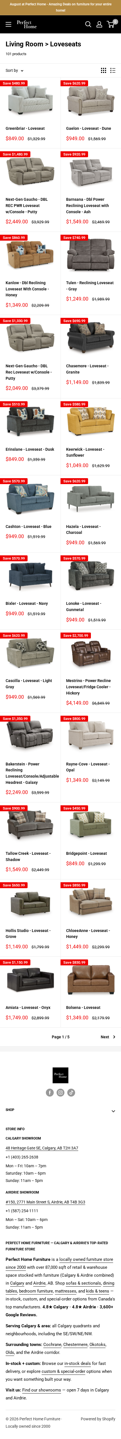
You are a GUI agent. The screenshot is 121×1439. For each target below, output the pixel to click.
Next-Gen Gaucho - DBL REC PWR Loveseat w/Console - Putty (27, 205)
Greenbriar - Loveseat (25, 128)
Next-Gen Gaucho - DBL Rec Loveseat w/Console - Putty (29, 372)
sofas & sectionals (83, 1283)
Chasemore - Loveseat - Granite (87, 369)
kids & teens (97, 1291)
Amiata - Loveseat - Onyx (28, 1007)
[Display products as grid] (103, 70)
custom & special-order (63, 1371)
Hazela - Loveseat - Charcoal (83, 529)
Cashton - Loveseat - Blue (28, 526)
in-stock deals (77, 1363)
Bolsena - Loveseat (83, 1007)
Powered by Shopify (98, 1419)
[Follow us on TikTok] (71, 1093)
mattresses (65, 1291)
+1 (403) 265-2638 (22, 1157)
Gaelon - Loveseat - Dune (88, 128)
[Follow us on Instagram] (60, 1093)
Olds (10, 1352)
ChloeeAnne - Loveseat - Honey (88, 933)
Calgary (17, 1283)
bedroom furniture (36, 1291)
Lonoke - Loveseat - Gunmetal (83, 606)
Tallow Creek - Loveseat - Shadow (28, 856)
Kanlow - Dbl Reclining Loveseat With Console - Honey (27, 289)
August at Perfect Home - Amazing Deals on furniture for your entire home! (60, 7)
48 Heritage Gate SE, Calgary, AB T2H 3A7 (42, 1148)
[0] (110, 24)
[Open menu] (8, 24)
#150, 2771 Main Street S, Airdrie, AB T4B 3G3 (45, 1202)
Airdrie (39, 1283)
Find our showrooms (41, 1390)
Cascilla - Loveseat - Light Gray (29, 683)
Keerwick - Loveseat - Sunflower (85, 452)
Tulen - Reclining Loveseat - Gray (90, 286)
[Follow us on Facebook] (50, 1093)
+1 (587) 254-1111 (22, 1211)
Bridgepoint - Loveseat (86, 853)
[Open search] (88, 24)
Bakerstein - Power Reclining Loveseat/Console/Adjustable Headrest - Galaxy (30, 773)
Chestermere (75, 1344)
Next (105, 1037)
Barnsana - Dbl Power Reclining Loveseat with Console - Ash (87, 205)
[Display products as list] (112, 70)
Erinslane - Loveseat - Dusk (30, 449)
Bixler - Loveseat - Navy (27, 603)
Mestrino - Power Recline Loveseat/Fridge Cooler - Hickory (88, 686)
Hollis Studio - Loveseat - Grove (28, 933)
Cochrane (52, 1344)
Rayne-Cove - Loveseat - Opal (88, 767)
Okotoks (97, 1344)
